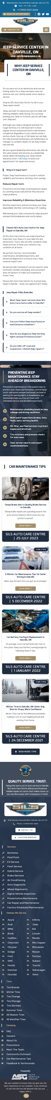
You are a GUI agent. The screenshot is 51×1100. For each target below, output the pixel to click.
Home (13, 56)
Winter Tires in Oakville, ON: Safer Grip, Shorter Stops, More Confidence (25, 708)
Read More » (26, 526)
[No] (47, 1089)
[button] (46, 30)
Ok (26, 1096)
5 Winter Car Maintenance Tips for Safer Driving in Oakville (25, 575)
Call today (23, 159)
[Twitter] (43, 14)
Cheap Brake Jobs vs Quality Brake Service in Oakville (25, 506)
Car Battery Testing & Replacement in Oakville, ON (25, 638)
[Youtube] (47, 14)
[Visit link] (25, 1077)
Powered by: (25, 1071)
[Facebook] (39, 14)
